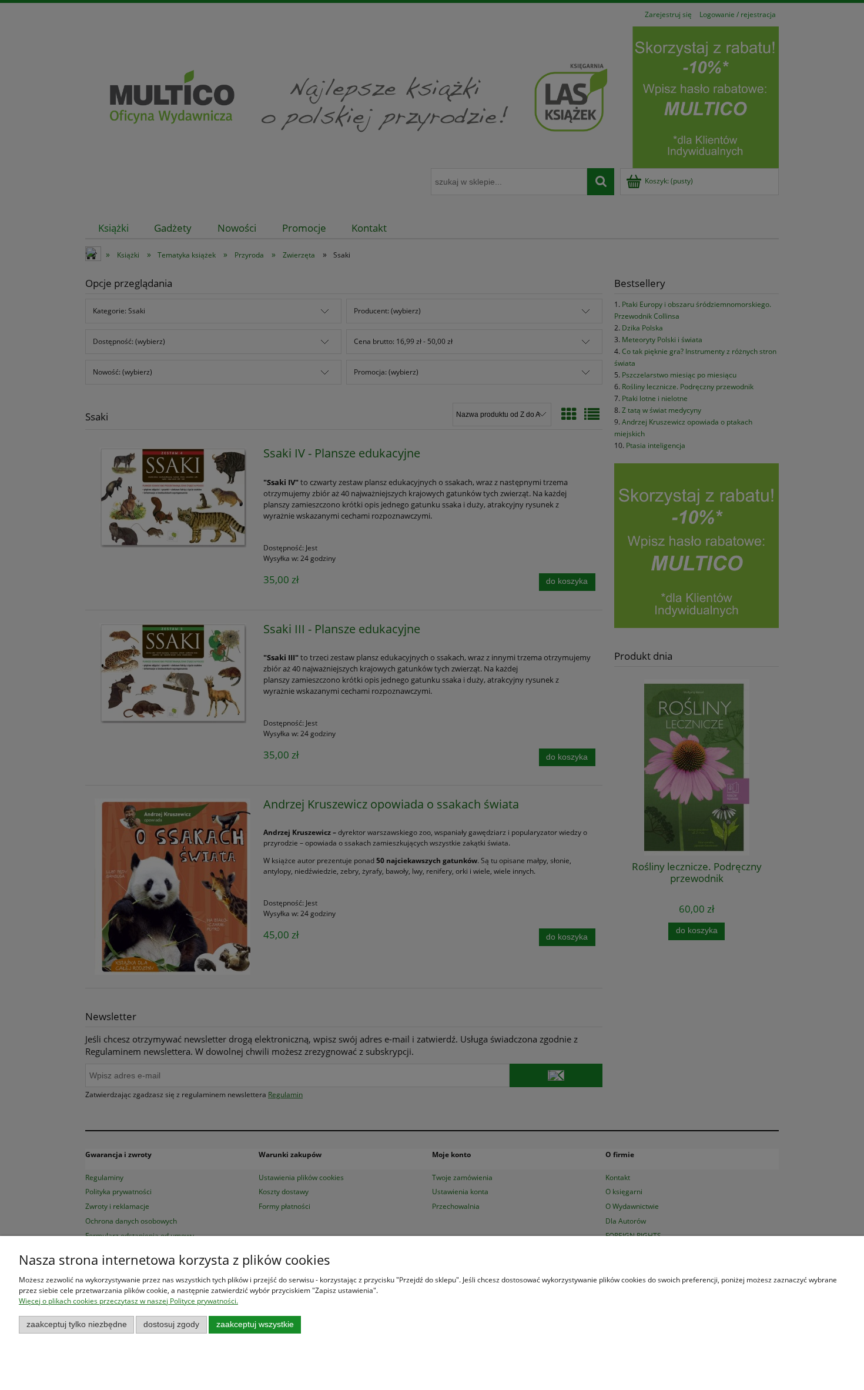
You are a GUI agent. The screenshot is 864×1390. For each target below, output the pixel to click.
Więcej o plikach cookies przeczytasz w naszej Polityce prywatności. (128, 1301)
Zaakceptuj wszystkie (255, 1324)
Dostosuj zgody (171, 1324)
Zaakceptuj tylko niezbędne (76, 1324)
